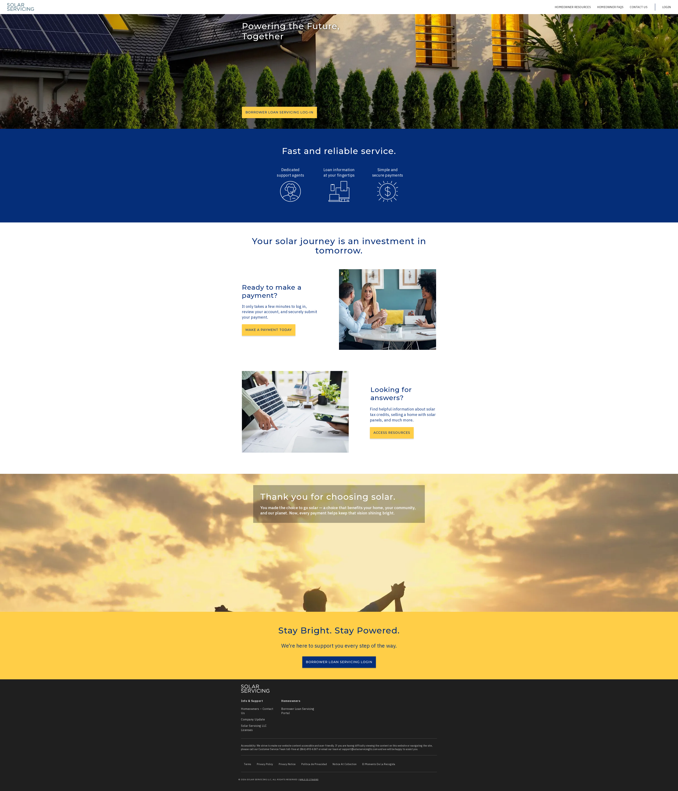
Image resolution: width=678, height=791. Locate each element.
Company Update (253, 719)
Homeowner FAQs (610, 7)
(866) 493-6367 (309, 749)
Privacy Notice (287, 764)
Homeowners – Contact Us (257, 711)
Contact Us (638, 7)
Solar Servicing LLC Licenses (254, 728)
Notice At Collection (345, 764)
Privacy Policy (265, 764)
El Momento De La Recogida (378, 764)
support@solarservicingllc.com (360, 749)
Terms (247, 764)
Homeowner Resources (573, 7)
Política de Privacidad (314, 764)
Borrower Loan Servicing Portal (297, 711)
